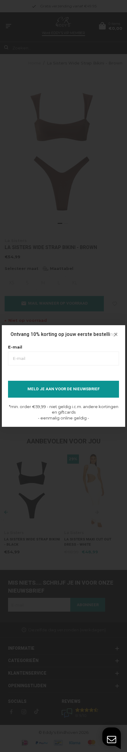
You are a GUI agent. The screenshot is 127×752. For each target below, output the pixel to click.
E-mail (15, 347)
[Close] (116, 334)
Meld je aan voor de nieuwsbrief (63, 389)
